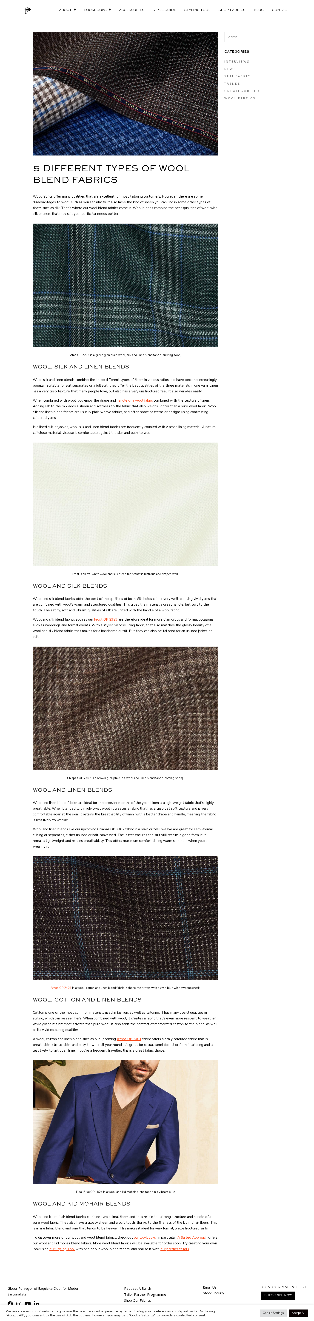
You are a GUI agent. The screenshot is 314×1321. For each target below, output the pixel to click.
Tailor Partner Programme (145, 1294)
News (230, 69)
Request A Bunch (137, 1288)
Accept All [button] (298, 1313)
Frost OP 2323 (105, 619)
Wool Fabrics (240, 98)
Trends (232, 83)
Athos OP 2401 (61, 988)
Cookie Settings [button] (273, 1313)
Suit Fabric (237, 76)
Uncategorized (242, 91)
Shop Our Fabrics (137, 1300)
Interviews (237, 61)
